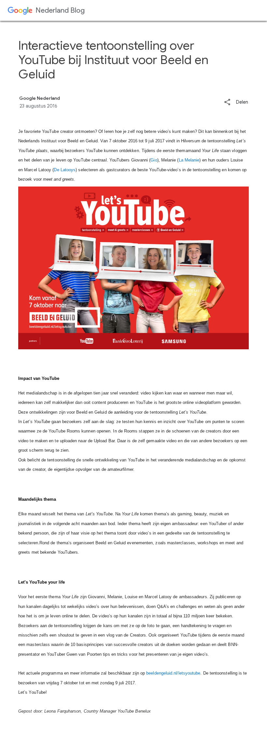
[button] (227, 102)
